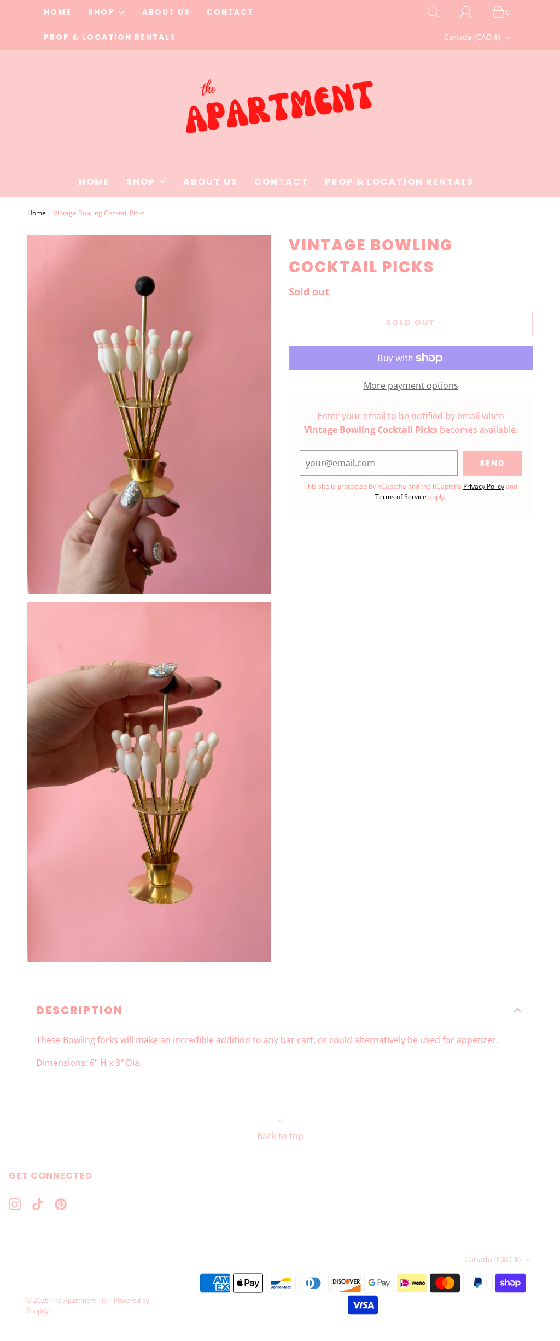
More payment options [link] (411, 385)
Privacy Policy (483, 486)
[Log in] (472, 12)
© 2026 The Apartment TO (66, 1300)
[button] (280, 1010)
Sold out (410, 322)
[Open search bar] (440, 12)
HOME (58, 12)
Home (36, 213)
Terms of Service (401, 496)
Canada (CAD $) (473, 37)
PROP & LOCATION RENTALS (110, 37)
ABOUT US (166, 12)
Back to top (280, 1136)
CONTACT (230, 12)
